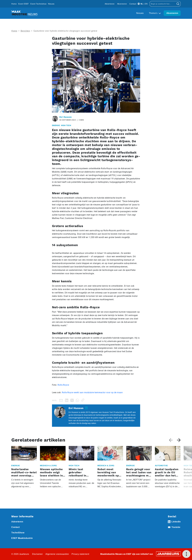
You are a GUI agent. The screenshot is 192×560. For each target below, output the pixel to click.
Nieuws (51, 4)
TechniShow (17, 533)
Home (14, 4)
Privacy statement (80, 554)
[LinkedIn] (67, 400)
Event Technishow (38, 4)
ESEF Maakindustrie (22, 538)
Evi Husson (65, 117)
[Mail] (61, 400)
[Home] (24, 13)
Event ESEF (23, 4)
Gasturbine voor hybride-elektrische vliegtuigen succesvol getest (65, 31)
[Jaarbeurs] (168, 553)
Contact (132, 4)
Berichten (25, 31)
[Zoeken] (178, 4)
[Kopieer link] (83, 400)
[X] (72, 400)
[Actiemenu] (186, 554)
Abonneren (122, 4)
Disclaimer (37, 554)
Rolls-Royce (63, 385)
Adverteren (110, 4)
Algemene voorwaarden (57, 554)
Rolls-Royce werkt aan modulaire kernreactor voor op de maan (92, 392)
